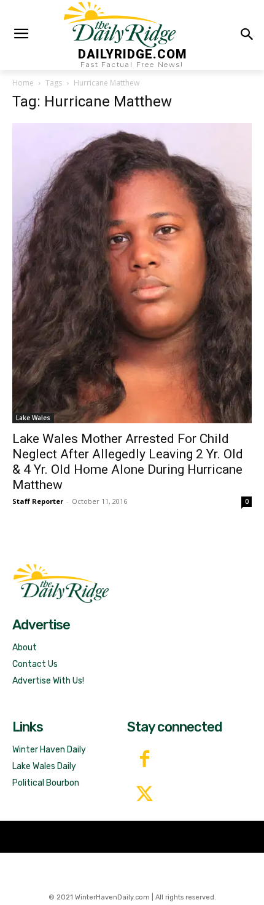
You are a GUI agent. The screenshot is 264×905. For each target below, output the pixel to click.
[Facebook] (144, 760)
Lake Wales (33, 417)
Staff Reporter (37, 501)
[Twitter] (144, 795)
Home (23, 83)
